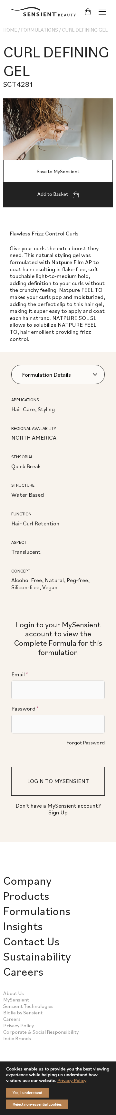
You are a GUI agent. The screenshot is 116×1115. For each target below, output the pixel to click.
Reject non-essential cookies (37, 1104)
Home (10, 29)
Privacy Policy (18, 1025)
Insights (23, 925)
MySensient (16, 999)
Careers (23, 971)
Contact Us (31, 941)
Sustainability (37, 956)
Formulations (39, 29)
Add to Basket (53, 194)
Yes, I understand (27, 1092)
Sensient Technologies (28, 1006)
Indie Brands (17, 1038)
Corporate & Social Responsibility (41, 1032)
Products (26, 895)
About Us (13, 993)
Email (19, 674)
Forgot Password (85, 742)
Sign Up (58, 812)
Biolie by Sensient (23, 1012)
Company (27, 880)
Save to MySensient (58, 171)
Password (24, 709)
